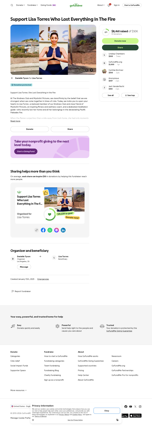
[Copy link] (36, 230)
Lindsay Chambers (117, 54)
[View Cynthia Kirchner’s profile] (104, 71)
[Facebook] (43, 230)
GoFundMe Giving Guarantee (119, 331)
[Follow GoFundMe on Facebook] (126, 406)
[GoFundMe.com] (76, 5)
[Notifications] (108, 5)
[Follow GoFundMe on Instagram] (140, 406)
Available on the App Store (135, 416)
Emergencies (43, 279)
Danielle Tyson (23, 256)
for (28, 78)
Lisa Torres (63, 256)
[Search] (12, 5)
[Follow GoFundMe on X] (135, 406)
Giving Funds (48, 5)
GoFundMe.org (115, 62)
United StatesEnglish (23, 406)
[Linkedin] (63, 230)
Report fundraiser (23, 291)
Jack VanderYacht (116, 86)
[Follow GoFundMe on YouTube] (130, 406)
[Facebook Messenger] (56, 230)
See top (131, 95)
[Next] (91, 70)
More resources (17, 390)
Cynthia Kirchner (116, 70)
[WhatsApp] (50, 230)
